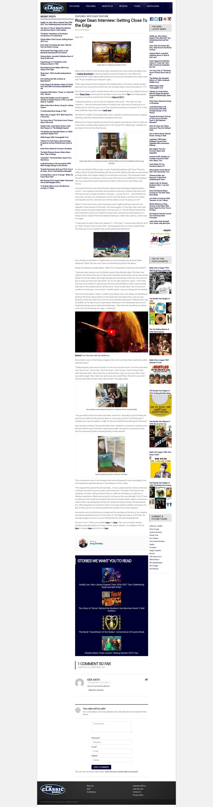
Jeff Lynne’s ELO (155, 557)
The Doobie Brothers (157, 541)
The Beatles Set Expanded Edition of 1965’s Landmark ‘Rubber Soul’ (56, 133)
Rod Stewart (153, 569)
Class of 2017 (118, 97)
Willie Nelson (154, 560)
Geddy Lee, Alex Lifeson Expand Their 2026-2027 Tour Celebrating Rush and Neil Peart (56, 23)
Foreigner (152, 547)
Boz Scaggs (153, 566)
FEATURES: (80, 16)
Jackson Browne (155, 532)
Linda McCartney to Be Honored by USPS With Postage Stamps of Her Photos (55, 165)
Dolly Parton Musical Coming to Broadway (56, 149)
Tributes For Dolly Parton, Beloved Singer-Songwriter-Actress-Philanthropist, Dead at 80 (56, 143)
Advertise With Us (139, 786)
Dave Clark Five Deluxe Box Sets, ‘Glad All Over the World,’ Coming (55, 46)
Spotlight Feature (97, 16)
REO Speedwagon (155, 563)
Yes (128, 94)
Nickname (96, 738)
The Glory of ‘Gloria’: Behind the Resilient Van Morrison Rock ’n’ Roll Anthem (55, 29)
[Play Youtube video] (111, 331)
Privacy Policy (138, 795)
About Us (90, 786)
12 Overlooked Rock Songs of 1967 (53, 111)
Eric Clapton (154, 538)
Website (95, 756)
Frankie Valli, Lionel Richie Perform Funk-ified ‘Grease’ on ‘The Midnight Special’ (55, 127)
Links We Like (138, 789)
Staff (88, 789)
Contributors (91, 792)
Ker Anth (93, 679)
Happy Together (155, 550)
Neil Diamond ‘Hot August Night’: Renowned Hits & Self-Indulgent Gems (56, 181)
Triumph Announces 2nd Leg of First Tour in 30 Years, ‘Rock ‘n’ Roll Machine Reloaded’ (56, 170)
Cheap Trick (153, 535)
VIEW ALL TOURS (155, 526)
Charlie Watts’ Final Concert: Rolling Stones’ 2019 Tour (111, 653)
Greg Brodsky (83, 30)
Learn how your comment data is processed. (121, 772)
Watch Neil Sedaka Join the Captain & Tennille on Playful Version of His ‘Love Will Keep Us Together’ (56, 100)
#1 (146, 679)
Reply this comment (96, 690)
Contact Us (137, 792)
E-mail (94, 747)
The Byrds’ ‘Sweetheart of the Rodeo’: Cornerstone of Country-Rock (54, 35)
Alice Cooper (154, 529)
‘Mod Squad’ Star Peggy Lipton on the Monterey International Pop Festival (54, 52)
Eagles (151, 544)
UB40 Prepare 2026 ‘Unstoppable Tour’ (54, 137)
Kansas (152, 553)
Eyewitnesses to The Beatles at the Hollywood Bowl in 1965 (53, 63)
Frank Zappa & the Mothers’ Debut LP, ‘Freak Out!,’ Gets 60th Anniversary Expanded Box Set (56, 87)
